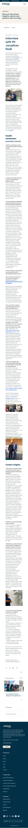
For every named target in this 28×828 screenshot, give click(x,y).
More (13, 27)
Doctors (4, 804)
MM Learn (5, 791)
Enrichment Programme (8, 780)
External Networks (7, 807)
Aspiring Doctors (6, 799)
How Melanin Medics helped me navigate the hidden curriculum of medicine (13, 695)
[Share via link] (16, 668)
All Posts (6, 27)
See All (20, 678)
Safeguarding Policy (7, 742)
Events (4, 761)
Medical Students (6, 801)
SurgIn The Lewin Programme (9, 783)
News (4, 764)
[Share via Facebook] (6, 668)
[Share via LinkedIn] (13, 668)
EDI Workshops (6, 788)
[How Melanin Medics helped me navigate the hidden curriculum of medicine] (14, 686)
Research (5, 810)
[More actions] (21, 35)
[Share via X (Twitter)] (9, 668)
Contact (5, 769)
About (4, 755)
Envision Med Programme (8, 777)
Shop (4, 767)
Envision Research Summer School (10, 785)
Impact (4, 758)
